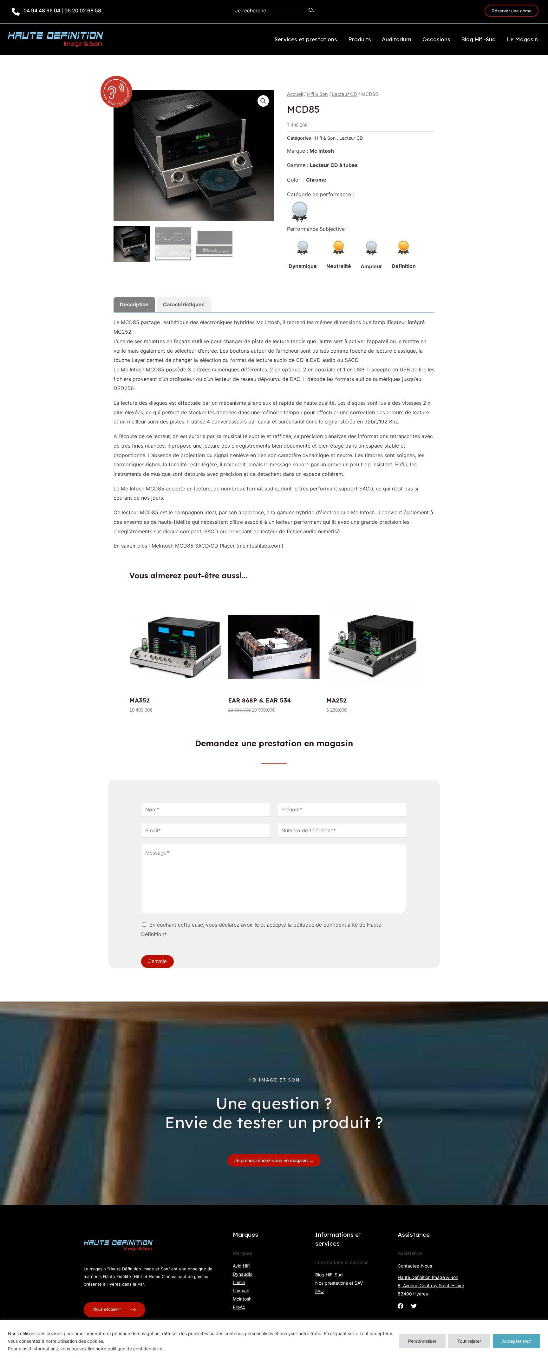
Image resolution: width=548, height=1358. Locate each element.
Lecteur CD (344, 94)
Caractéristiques (184, 304)
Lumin (239, 1282)
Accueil (295, 94)
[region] (274, 1339)
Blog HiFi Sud (329, 1274)
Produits (359, 39)
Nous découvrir (107, 1309)
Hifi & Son (317, 94)
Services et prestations (306, 39)
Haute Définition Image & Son (428, 1277)
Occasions (436, 39)
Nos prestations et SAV (339, 1283)
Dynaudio (242, 1274)
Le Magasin (522, 39)
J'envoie (157, 961)
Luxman (241, 1290)
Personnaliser (422, 1341)
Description (134, 304)
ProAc (239, 1307)
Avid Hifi (241, 1265)
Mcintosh (242, 1298)
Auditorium (396, 39)
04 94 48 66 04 (41, 10)
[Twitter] (414, 1306)
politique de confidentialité (135, 1348)
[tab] (134, 305)
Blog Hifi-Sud (478, 39)
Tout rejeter (469, 1341)
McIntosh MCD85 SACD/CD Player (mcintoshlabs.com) (218, 546)
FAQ (319, 1291)
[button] (263, 101)
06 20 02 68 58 (83, 10)
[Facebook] (400, 1306)
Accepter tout (516, 1341)
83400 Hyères (413, 1293)
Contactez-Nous (415, 1265)
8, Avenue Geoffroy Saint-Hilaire (431, 1285)
